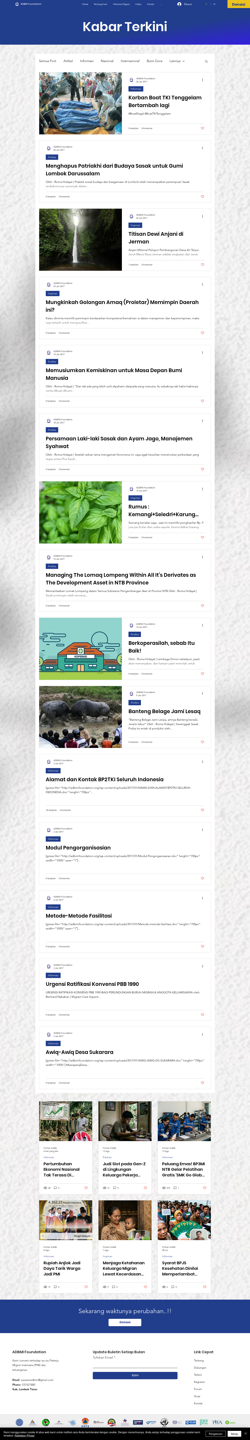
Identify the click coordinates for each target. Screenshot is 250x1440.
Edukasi (107, 1157)
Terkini (198, 1374)
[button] (206, 62)
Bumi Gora (154, 61)
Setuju (234, 1434)
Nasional (107, 61)
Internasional (130, 61)
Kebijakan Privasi (24, 1435)
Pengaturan (215, 1434)
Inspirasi (135, 225)
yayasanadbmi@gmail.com (37, 1380)
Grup (197, 1396)
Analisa (52, 157)
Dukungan (200, 1367)
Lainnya (175, 61)
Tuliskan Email (103, 1357)
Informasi (87, 61)
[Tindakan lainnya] (204, 80)
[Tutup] (245, 1433)
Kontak (198, 1403)
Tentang (199, 1360)
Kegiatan (199, 1382)
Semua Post (47, 61)
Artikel (68, 61)
